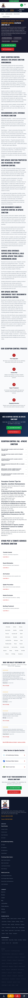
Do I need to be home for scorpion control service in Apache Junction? (12, 474)
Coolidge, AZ (9, 960)
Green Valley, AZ (12, 978)
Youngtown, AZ (20, 975)
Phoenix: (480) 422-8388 (7, 816)
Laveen (21, 636)
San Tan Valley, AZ (21, 969)
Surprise (5, 650)
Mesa (21, 640)
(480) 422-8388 (21, 10)
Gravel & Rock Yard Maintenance (7, 881)
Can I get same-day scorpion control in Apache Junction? (12, 455)
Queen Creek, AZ (14, 969)
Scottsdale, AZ (4, 972)
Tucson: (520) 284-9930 (6, 819)
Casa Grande (7, 630)
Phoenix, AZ (8, 969)
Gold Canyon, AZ (9, 963)
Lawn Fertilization (4, 884)
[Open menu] (25, 5)
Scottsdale (22, 647)
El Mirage (13, 653)
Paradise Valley (8, 643)
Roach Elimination (4, 834)
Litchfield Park (8, 640)
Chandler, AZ (4, 960)
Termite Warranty (5, 906)
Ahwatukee (8, 626)
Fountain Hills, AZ (21, 960)
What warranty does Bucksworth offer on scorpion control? (12, 464)
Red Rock (24, 939)
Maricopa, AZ (11, 966)
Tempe (10, 650)
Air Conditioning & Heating (7, 841)
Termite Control (4, 832)
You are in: (9, 10)
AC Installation (4, 847)
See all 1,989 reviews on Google (10, 742)
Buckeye (20, 626)
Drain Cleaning (4, 868)
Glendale (16, 650)
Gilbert (21, 633)
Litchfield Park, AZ (5, 966)
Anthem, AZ (4, 957)
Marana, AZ (18, 978)
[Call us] (21, 5)
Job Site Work (4, 903)
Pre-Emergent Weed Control (6, 875)
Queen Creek (6, 647)
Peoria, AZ (3, 969)
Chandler (15, 630)
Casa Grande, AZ (22, 957)
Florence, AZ (15, 960)
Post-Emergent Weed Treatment (7, 878)
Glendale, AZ (19, 972)
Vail (10, 942)
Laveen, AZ (20, 963)
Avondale (23, 650)
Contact (3, 897)
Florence (7, 633)
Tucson (7, 942)
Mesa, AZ (16, 966)
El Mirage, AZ (14, 975)
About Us (3, 892)
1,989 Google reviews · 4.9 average (8, 664)
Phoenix (21, 643)
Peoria (15, 643)
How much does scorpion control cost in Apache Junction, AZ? (12, 450)
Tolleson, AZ (9, 975)
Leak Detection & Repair (5, 865)
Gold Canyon (7, 636)
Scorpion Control (4, 829)
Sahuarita (3, 942)
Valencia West (15, 942)
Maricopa (16, 640)
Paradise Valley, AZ (22, 966)
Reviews (3, 894)
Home (3, 950)
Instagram (3, 912)
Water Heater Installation (5, 860)
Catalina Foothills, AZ (5, 978)
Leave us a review (21, 742)
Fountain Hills (14, 633)
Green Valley (11, 939)
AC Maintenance (4, 850)
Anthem (14, 626)
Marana (15, 939)
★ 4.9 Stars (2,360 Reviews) (7, 37)
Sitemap (3, 909)
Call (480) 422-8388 (10, 45)
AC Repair (3, 844)
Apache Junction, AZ (10, 957)
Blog (2, 900)
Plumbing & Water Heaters (7, 857)
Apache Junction (13, 918)
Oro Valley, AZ (23, 978)
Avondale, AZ (4, 975)
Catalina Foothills (5, 939)
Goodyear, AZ (15, 963)
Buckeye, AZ (17, 957)
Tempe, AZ (14, 972)
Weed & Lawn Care (5, 872)
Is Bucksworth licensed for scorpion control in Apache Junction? (11, 459)
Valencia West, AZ (5, 985)
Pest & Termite (4, 826)
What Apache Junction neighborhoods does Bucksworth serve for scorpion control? (11, 469)
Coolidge (21, 630)
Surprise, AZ (10, 972)
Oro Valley (20, 939)
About (10, 985)
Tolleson (7, 653)
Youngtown (20, 653)
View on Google (6, 685)
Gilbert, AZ (3, 963)
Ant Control (3, 837)
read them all (17, 666)
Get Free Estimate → (8, 49)
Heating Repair (4, 853)
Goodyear (15, 636)
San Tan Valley (14, 647)
